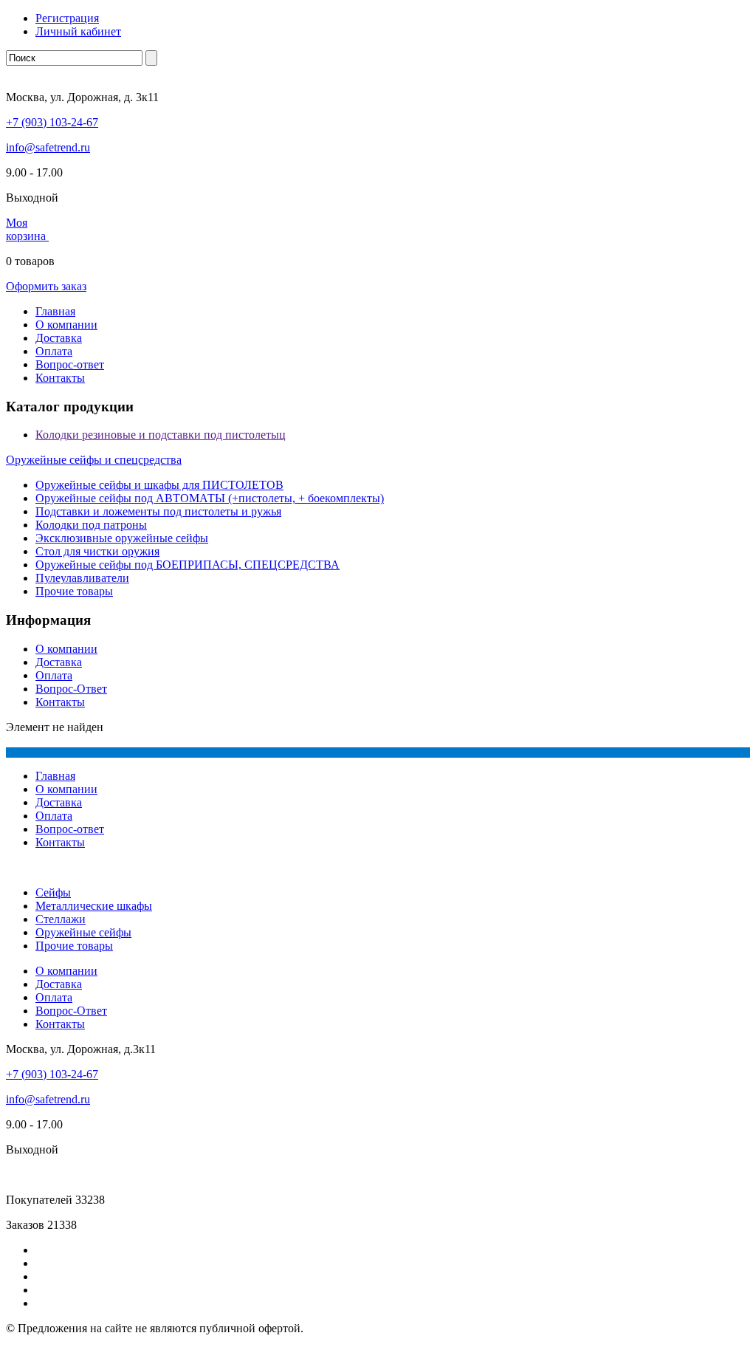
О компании (66, 324)
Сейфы (53, 892)
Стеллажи (60, 919)
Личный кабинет (78, 31)
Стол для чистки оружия (97, 551)
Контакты (60, 377)
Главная (55, 311)
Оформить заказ (46, 286)
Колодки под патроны (91, 524)
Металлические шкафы (93, 905)
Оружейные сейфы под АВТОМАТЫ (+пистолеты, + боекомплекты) (209, 498)
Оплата (53, 351)
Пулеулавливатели (82, 578)
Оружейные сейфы (83, 932)
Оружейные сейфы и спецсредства (94, 459)
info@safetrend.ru (48, 147)
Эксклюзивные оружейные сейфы (121, 538)
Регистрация (67, 18)
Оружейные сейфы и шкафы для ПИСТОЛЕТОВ (159, 485)
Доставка (58, 338)
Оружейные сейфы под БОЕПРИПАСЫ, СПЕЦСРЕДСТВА (187, 564)
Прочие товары (74, 591)
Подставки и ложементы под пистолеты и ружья (158, 511)
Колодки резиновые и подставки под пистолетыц (160, 434)
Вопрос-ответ (69, 364)
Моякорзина (27, 229)
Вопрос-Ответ (71, 688)
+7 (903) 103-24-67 (52, 122)
